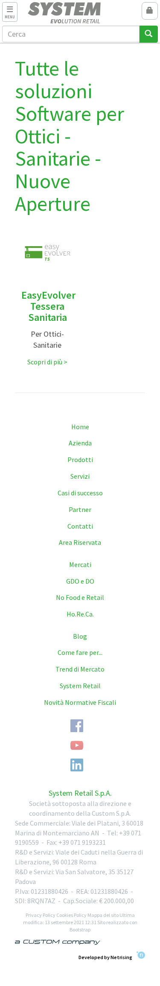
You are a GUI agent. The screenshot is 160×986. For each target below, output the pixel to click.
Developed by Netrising (105, 957)
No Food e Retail (80, 597)
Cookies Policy (71, 915)
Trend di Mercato (80, 669)
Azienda (80, 443)
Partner (80, 509)
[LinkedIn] (77, 765)
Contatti (80, 526)
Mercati (80, 564)
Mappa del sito (103, 915)
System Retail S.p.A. (80, 793)
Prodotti (80, 459)
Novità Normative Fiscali (80, 702)
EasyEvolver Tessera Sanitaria (48, 306)
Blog (80, 636)
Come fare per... (80, 652)
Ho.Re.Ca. (80, 614)
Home (80, 426)
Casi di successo (80, 493)
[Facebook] (77, 726)
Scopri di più (44, 362)
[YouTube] (77, 745)
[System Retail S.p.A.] (80, 12)
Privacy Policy (40, 915)
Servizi (80, 476)
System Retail (80, 685)
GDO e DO (80, 581)
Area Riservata (80, 542)
